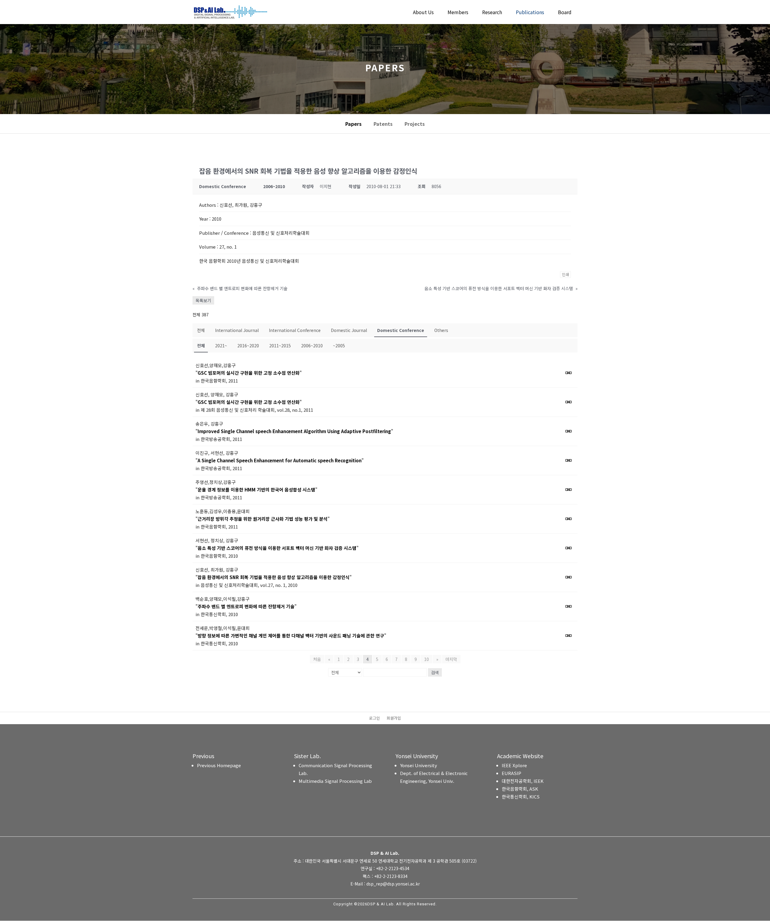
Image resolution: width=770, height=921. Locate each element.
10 (426, 659)
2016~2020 (248, 346)
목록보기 (203, 300)
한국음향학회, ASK (520, 789)
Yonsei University (418, 765)
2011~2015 (280, 346)
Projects (415, 124)
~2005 (339, 346)
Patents (383, 124)
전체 (201, 330)
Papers (353, 124)
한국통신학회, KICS (521, 796)
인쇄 (565, 274)
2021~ (221, 346)
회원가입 (394, 718)
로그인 (374, 718)
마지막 (451, 659)
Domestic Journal (349, 330)
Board (564, 13)
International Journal (237, 330)
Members (458, 13)
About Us (423, 13)
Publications (530, 13)
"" (249, 373)
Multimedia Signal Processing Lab (335, 781)
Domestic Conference (400, 330)
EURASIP (511, 773)
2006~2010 (312, 346)
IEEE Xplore (514, 765)
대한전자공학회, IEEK (523, 781)
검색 (435, 672)
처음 (317, 659)
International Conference (295, 330)
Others (441, 330)
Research (492, 13)
